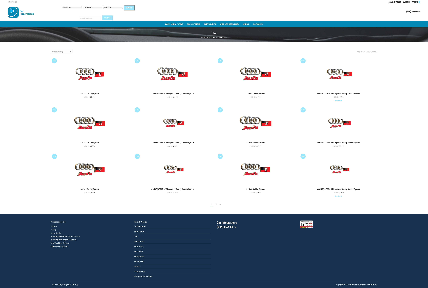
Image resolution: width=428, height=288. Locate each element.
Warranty (137, 266)
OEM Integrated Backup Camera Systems (65, 236)
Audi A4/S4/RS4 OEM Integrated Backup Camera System (338, 94)
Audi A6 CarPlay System (255, 143)
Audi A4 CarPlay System (255, 94)
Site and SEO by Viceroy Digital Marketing (65, 285)
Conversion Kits (56, 233)
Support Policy (139, 261)
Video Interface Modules (59, 246)
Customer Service (140, 226)
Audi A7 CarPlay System (90, 189)
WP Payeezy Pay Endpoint (143, 276)
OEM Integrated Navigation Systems (63, 240)
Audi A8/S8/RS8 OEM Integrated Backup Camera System (338, 189)
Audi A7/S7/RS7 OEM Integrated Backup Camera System (172, 189)
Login (407, 2)
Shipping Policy (139, 256)
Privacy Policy (138, 246)
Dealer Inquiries (395, 2)
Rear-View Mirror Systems (60, 243)
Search (107, 18)
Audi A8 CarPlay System (255, 189)
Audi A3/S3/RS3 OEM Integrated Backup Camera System (172, 94)
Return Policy (138, 251)
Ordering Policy (139, 241)
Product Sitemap (372, 285)
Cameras (54, 226)
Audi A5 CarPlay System (90, 143)
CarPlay (53, 230)
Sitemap (363, 285)
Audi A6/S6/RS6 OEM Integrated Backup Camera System (338, 143)
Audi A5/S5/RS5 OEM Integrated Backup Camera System (172, 143)
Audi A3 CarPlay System (90, 94)
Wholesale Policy (139, 271)
